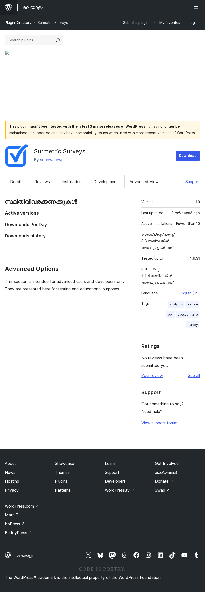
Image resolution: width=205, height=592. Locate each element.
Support (193, 181)
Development (106, 181)
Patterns (63, 490)
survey (193, 325)
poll (171, 314)
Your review (152, 375)
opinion (192, 304)
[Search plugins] (58, 40)
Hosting (12, 481)
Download (188, 155)
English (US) (190, 293)
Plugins (61, 481)
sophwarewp (52, 159)
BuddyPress (18, 532)
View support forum (160, 422)
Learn (110, 463)
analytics (176, 304)
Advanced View (144, 181)
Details (16, 181)
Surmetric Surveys (60, 151)
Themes (62, 472)
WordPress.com (22, 506)
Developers (115, 481)
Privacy (12, 490)
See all (194, 375)
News (10, 472)
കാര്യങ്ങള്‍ (166, 472)
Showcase (64, 463)
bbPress (15, 523)
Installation (72, 181)
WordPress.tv (120, 490)
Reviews (42, 181)
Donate (164, 481)
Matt (12, 514)
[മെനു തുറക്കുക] (197, 7)
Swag (162, 490)
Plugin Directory (18, 22)
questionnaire (188, 314)
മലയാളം (25, 555)
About (10, 463)
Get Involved (167, 463)
